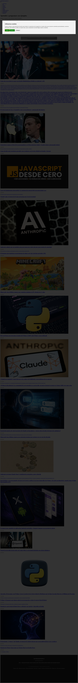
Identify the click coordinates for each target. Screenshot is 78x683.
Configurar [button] (18, 30)
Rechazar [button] (12, 30)
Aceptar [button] (7, 30)
